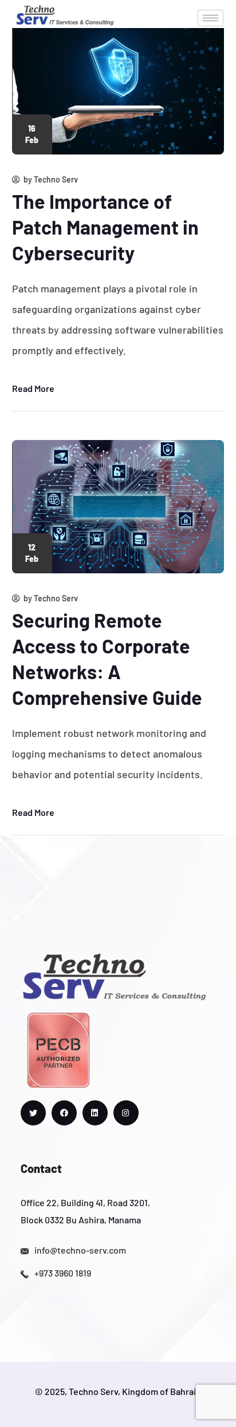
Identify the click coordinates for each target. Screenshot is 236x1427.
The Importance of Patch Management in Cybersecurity (105, 226)
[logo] (65, 13)
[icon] (33, 1112)
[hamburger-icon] (210, 18)
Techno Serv (56, 179)
